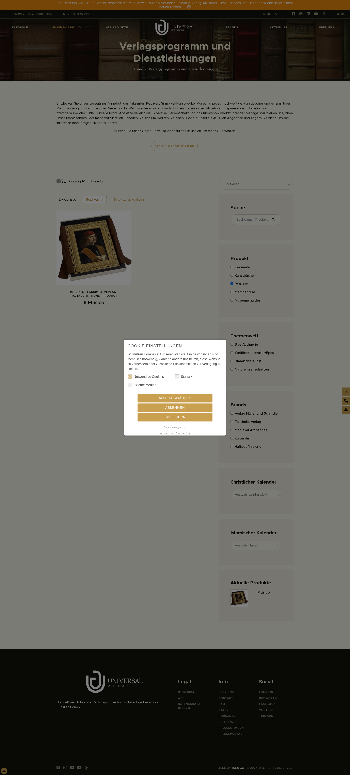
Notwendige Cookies (149, 376)
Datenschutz (183, 433)
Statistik (186, 376)
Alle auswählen (175, 398)
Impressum (166, 433)
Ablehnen (175, 407)
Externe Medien (145, 385)
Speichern (175, 417)
